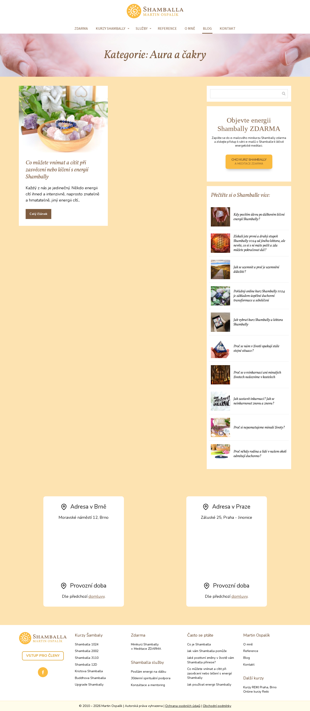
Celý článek (38, 214)
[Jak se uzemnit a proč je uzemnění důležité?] (220, 269)
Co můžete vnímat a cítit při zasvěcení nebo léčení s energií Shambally (57, 170)
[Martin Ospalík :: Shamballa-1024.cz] (155, 12)
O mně (190, 28)
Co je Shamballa (199, 644)
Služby (142, 28)
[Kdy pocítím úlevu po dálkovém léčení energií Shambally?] (220, 216)
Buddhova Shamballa (90, 678)
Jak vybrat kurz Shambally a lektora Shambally (258, 322)
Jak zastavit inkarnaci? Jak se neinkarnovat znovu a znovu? (254, 401)
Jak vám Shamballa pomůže (207, 651)
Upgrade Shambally (89, 684)
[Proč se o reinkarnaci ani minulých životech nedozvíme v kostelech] (220, 374)
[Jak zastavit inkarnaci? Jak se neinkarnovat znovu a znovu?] (220, 401)
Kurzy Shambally (110, 28)
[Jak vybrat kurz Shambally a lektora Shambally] (220, 322)
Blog (207, 28)
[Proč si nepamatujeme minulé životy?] (220, 427)
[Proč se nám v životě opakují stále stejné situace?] (220, 348)
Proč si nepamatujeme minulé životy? (259, 427)
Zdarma (81, 28)
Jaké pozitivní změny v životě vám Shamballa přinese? (210, 660)
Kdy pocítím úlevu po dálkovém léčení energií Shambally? (259, 217)
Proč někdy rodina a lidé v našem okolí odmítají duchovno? (260, 454)
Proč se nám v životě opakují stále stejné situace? (256, 348)
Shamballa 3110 (86, 658)
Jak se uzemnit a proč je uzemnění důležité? (256, 269)
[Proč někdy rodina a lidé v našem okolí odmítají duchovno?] (220, 453)
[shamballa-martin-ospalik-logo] (43, 638)
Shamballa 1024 (86, 644)
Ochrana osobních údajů (182, 706)
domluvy (97, 596)
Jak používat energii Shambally (209, 684)
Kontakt (228, 28)
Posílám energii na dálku (148, 671)
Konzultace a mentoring (148, 685)
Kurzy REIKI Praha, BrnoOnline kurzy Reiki (260, 689)
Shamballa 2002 (86, 651)
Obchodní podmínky (217, 706)
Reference (167, 28)
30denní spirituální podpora (150, 678)
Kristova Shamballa (89, 671)
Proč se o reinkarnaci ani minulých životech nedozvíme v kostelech (257, 375)
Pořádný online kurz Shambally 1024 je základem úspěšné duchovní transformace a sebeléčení (259, 296)
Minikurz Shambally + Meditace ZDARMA (146, 646)
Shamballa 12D (86, 664)
